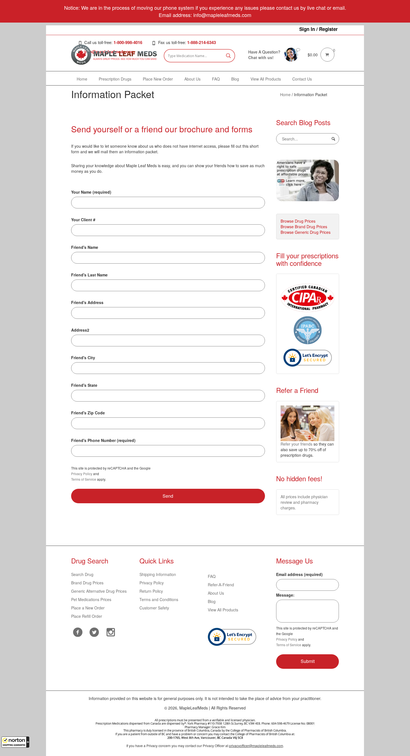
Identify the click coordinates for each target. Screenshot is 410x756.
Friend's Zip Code (88, 412)
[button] (15, 742)
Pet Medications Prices (91, 599)
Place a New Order (88, 608)
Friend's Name (84, 247)
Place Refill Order (86, 616)
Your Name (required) (91, 192)
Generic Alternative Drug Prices (99, 591)
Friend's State (84, 385)
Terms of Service (83, 479)
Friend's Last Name (89, 275)
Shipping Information (157, 574)
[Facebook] (78, 632)
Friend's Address (87, 302)
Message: (285, 595)
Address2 (80, 330)
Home (285, 94)
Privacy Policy (81, 473)
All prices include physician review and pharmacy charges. (304, 502)
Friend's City (83, 357)
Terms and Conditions (158, 599)
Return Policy (151, 591)
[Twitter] (94, 631)
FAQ (212, 576)
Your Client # (83, 219)
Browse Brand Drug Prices (304, 226)
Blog (212, 601)
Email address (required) (299, 574)
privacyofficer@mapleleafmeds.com (256, 745)
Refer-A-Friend (221, 584)
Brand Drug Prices (87, 582)
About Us (216, 593)
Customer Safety (154, 608)
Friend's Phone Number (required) (103, 440)
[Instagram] (111, 631)
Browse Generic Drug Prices (306, 232)
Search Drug (82, 574)
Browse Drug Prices (298, 221)
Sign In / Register (318, 29)
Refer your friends (296, 444)
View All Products (223, 609)
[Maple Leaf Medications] (291, 54)
